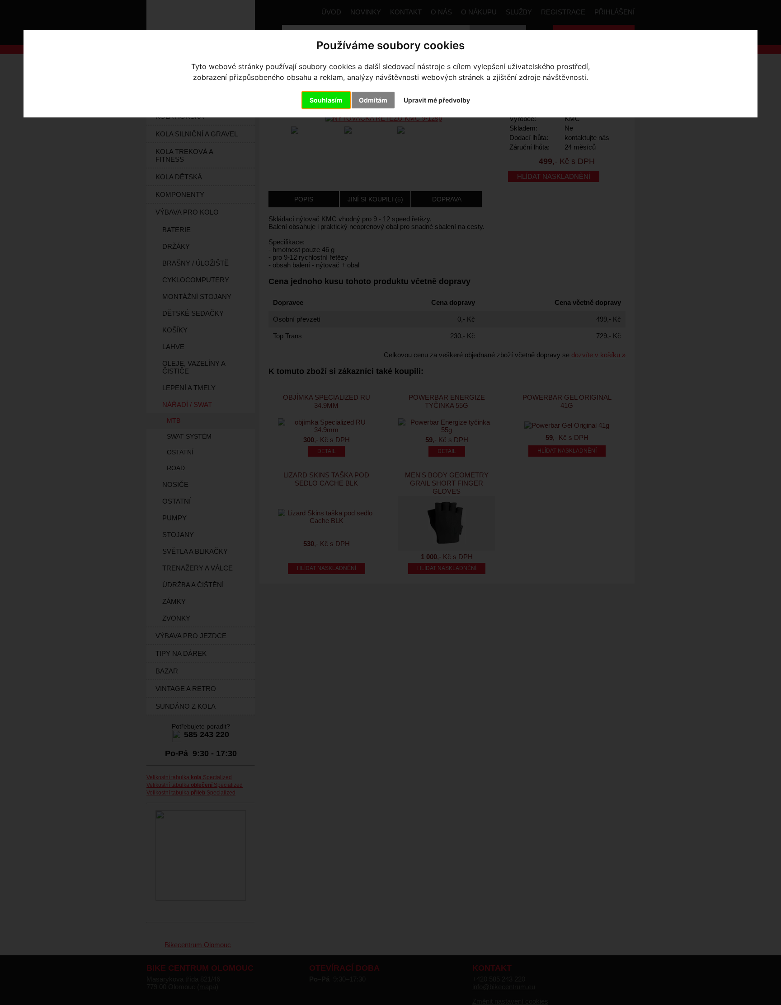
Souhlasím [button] (326, 100)
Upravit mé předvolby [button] (437, 100)
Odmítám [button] (373, 100)
